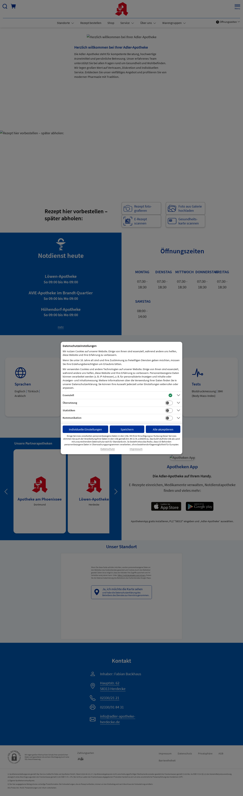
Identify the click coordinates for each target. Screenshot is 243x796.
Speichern (127, 429)
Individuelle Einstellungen (85, 429)
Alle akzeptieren (163, 429)
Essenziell (68, 395)
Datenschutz (107, 449)
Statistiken (69, 410)
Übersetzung (70, 402)
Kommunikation (72, 417)
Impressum (136, 449)
